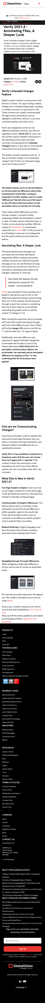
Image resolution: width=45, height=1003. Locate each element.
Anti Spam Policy (8, 804)
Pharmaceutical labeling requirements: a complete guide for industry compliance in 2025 (22, 890)
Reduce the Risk (7, 722)
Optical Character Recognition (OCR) (15, 676)
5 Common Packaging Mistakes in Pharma (16, 880)
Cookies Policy (7, 800)
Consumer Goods (8, 737)
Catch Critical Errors (9, 705)
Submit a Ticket (7, 752)
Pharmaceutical (7, 730)
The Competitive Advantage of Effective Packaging (20, 895)
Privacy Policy (7, 790)
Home (4, 21)
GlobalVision (17, 227)
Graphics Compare (9, 659)
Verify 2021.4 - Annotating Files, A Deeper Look (16, 24)
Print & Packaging (8, 733)
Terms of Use (7, 807)
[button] (39, 3)
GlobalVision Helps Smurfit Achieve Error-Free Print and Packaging (22, 924)
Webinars (5, 762)
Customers (6, 826)
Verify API (5, 645)
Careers (5, 822)
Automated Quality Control (12, 702)
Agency (4, 740)
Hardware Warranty (9, 797)
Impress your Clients (9, 709)
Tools (4, 772)
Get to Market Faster (9, 712)
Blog (8, 21)
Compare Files (7, 715)
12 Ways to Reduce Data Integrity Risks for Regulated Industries (21, 875)
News (4, 833)
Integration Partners (9, 829)
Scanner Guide (7, 779)
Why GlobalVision (8, 695)
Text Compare (7, 652)
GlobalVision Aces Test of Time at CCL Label (18, 914)
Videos (4, 766)
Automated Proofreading (11, 719)
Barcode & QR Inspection (11, 662)
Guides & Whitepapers (10, 755)
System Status (7, 769)
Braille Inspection (8, 669)
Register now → (24, 18)
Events (4, 836)
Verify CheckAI (7, 638)
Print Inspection (7, 673)
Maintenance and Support (11, 793)
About (4, 819)
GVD (4, 641)
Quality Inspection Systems (11, 698)
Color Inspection (8, 666)
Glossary (5, 776)
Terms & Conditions (9, 787)
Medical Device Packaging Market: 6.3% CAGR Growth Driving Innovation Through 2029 (21, 884)
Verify (19, 230)
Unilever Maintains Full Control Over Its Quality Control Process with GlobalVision (21, 918)
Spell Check (6, 655)
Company (15, 21)
